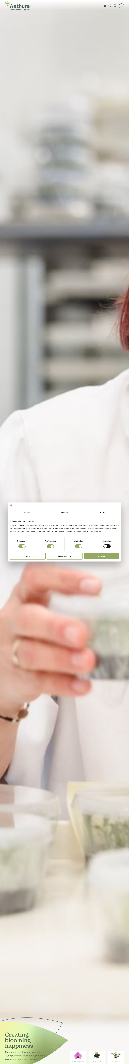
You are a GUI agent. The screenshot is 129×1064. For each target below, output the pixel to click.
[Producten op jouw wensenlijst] (110, 6)
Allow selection (64, 556)
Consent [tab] (27, 512)
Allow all (101, 556)
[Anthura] (17, 5)
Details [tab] (64, 512)
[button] (105, 6)
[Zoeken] (115, 6)
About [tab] (102, 512)
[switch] (50, 546)
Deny (27, 556)
